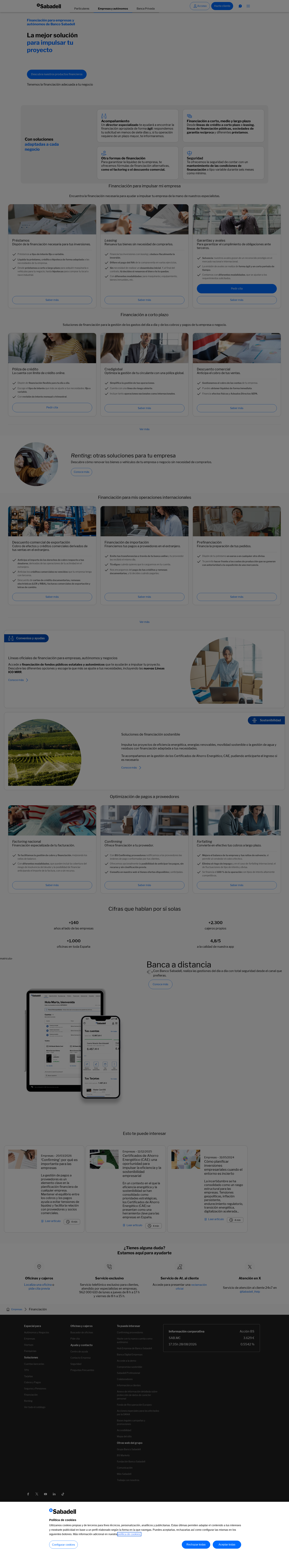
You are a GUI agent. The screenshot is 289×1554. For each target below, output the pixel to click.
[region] (144, 1528)
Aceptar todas (227, 1544)
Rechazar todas (196, 1544)
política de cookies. (129, 1534)
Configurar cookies (63, 1544)
